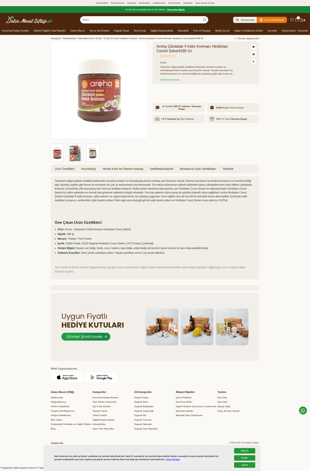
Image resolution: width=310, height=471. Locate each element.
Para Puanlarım (117, 3)
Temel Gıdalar (100, 415)
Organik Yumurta (142, 419)
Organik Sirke (141, 402)
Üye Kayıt (222, 402)
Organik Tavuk (121, 30)
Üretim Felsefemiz (60, 406)
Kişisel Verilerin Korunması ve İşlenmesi (196, 406)
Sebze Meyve (77, 30)
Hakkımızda (57, 397)
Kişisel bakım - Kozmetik (295, 30)
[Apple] (67, 377)
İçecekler (272, 30)
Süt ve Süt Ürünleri (99, 30)
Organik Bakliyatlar (143, 406)
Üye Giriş (222, 397)
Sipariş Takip (223, 406)
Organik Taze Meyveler (146, 428)
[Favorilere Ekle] (254, 47)
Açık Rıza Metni (184, 402)
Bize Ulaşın (56, 419)
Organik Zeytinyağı (144, 411)
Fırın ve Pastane (202, 30)
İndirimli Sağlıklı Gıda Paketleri (50, 30)
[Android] (101, 377)
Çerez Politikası (173, 459)
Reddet (244, 458)
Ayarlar (245, 465)
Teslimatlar (188, 3)
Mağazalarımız (58, 402)
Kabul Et (244, 450)
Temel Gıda (140, 30)
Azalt (159, 90)
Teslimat (228, 168)
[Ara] (204, 19)
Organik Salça (141, 397)
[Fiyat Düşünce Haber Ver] (254, 61)
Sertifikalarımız (159, 3)
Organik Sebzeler (143, 424)
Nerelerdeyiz (144, 3)
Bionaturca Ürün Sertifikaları (198, 168)
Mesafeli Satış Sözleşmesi (189, 415)
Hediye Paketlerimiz (61, 415)
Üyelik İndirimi (102, 3)
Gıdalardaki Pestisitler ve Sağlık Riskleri (71, 424)
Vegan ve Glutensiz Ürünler (248, 30)
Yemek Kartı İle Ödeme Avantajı (122, 168)
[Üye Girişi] (301, 20)
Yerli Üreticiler (174, 3)
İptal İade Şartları (184, 411)
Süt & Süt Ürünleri (102, 406)
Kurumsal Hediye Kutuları (15, 30)
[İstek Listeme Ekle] (254, 54)
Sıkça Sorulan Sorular (204, 3)
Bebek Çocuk (222, 30)
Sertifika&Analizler (161, 168)
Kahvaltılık (183, 30)
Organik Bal (140, 415)
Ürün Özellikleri (64, 168)
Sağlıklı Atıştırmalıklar (161, 30)
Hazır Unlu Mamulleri (103, 428)
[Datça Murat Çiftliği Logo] (28, 20)
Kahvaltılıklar (99, 424)
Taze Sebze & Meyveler (105, 402)
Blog (53, 428)
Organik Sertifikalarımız (63, 411)
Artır (176, 90)
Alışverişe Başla (176, 9)
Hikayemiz (131, 3)
